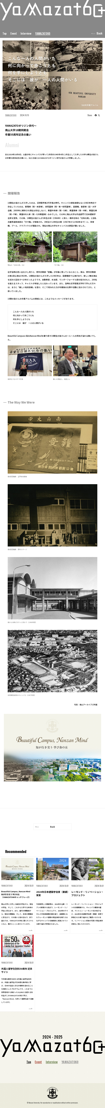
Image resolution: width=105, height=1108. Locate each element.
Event (13, 33)
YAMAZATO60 (42, 33)
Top (5, 33)
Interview (26, 33)
